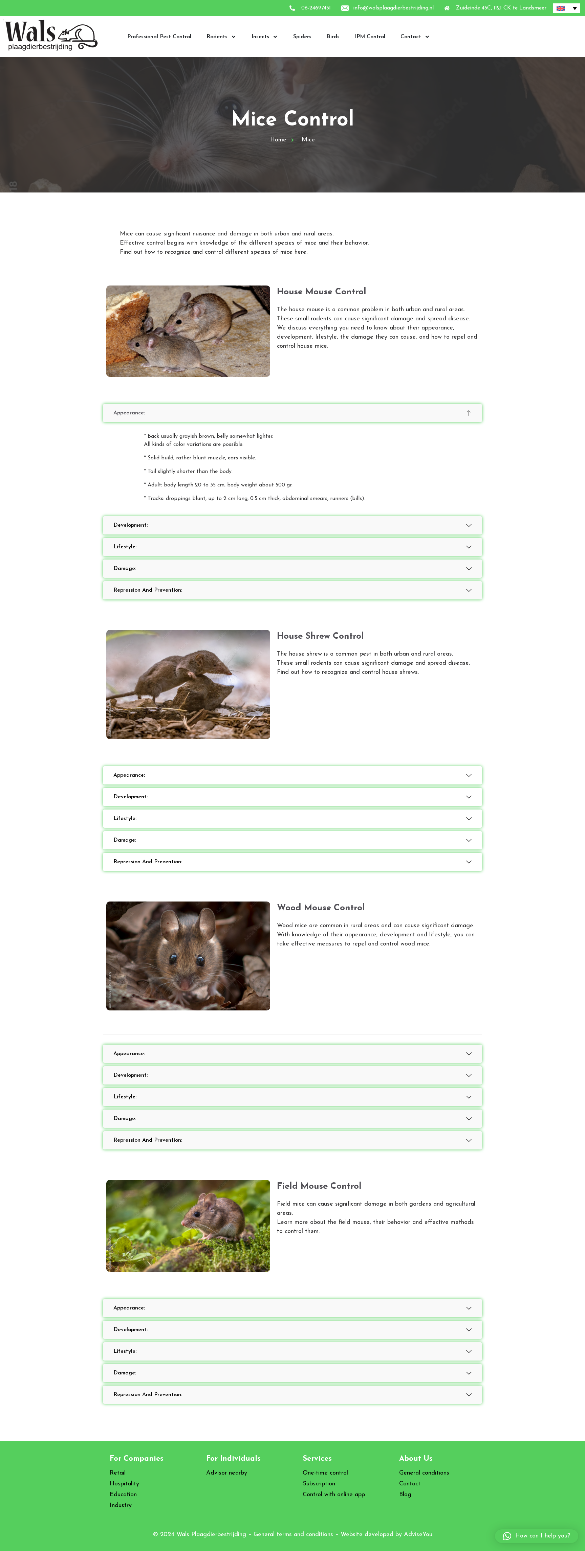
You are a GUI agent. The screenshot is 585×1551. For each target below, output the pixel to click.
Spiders (302, 37)
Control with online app (334, 1495)
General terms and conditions (293, 1535)
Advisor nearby (226, 1473)
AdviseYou (418, 1535)
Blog (405, 1495)
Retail (118, 1473)
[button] (536, 1536)
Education (123, 1495)
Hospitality (124, 1484)
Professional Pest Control (159, 37)
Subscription (319, 1484)
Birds (333, 37)
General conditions (424, 1473)
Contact (410, 37)
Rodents (217, 37)
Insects (260, 37)
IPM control (370, 37)
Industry (121, 1506)
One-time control (325, 1473)
